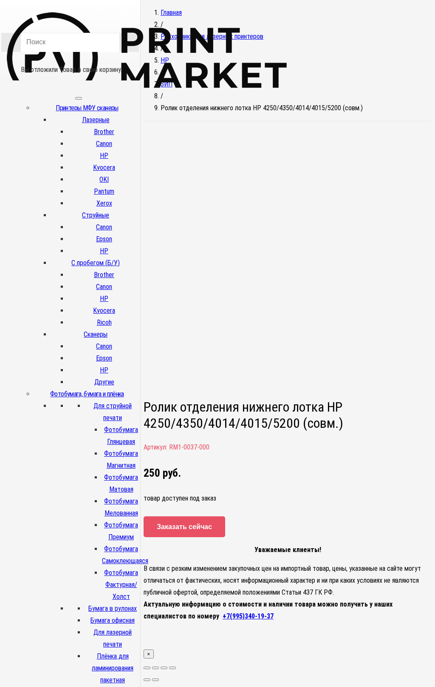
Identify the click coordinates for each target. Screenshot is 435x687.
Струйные (95, 215)
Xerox (104, 203)
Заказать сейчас (184, 526)
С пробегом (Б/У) (95, 263)
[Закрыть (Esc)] (147, 668)
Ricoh (104, 322)
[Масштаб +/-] (172, 668)
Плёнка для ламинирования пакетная (112, 668)
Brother (104, 132)
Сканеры (95, 334)
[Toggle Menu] (78, 98)
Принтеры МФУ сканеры (87, 108)
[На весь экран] (164, 668)
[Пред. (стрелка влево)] (147, 679)
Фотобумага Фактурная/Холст (121, 585)
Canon (104, 144)
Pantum (104, 191)
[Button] (70, 57)
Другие (104, 382)
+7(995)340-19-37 (248, 616)
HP (104, 156)
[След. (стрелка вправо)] (155, 679)
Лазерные (96, 120)
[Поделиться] (155, 668)
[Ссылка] (147, 101)
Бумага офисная (112, 620)
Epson (104, 239)
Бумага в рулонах (112, 608)
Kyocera (104, 167)
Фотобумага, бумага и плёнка (87, 394)
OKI (104, 179)
